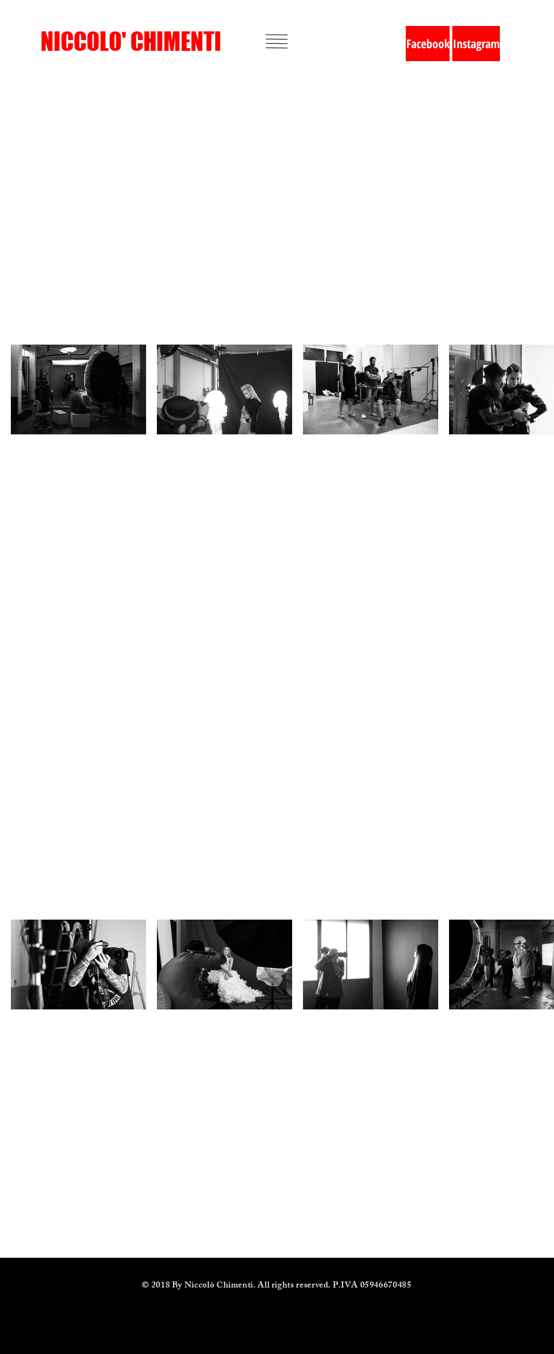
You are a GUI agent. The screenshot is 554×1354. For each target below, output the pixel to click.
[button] (276, 41)
